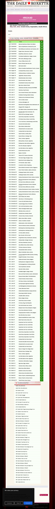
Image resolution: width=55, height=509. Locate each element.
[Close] (33, 489)
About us (31, 9)
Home (8, 9)
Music (27, 9)
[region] (18, 497)
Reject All (19, 503)
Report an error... (44, 494)
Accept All (28, 503)
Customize (9, 503)
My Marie (12, 9)
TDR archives (17, 9)
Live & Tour (23, 9)
